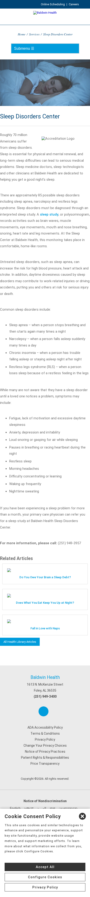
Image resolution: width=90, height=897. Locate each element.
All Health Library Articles (19, 641)
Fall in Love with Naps (45, 628)
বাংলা (52, 808)
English (15, 808)
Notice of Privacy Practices (45, 751)
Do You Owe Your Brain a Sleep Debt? (45, 577)
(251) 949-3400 (45, 696)
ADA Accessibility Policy (45, 727)
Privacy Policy (45, 739)
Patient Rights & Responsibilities (45, 757)
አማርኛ (28, 808)
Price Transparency (45, 763)
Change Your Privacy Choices (45, 745)
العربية (41, 808)
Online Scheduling (53, 4)
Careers (74, 4)
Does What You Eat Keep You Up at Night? (45, 602)
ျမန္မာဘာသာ (68, 808)
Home (21, 34)
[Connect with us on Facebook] (43, 711)
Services (34, 34)
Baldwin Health (45, 677)
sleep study (49, 214)
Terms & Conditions (45, 733)
